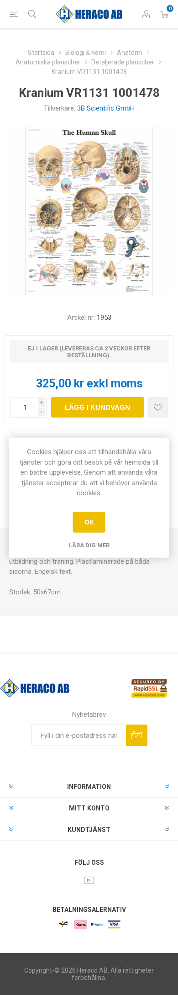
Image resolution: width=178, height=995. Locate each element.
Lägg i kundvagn (97, 407)
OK (89, 522)
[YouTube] (89, 880)
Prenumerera (136, 735)
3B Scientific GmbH (106, 108)
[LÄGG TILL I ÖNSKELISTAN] (157, 407)
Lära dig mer (89, 544)
